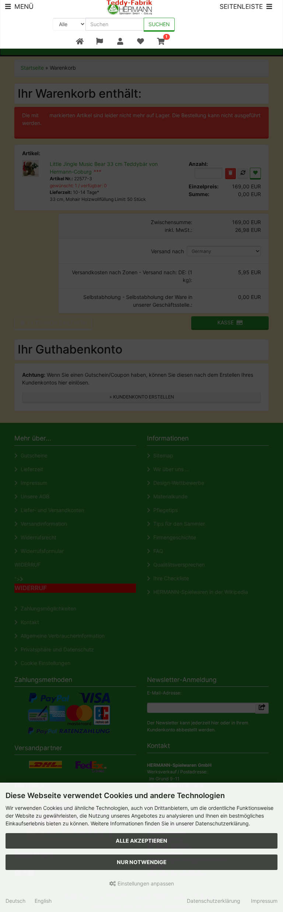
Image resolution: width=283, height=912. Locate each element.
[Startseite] (80, 41)
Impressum (264, 901)
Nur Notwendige (142, 862)
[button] (100, 41)
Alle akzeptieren (141, 841)
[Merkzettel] (140, 41)
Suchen (159, 24)
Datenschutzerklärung (213, 901)
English (43, 901)
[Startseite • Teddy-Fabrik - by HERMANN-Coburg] (129, 7)
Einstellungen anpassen (145, 883)
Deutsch (15, 901)
